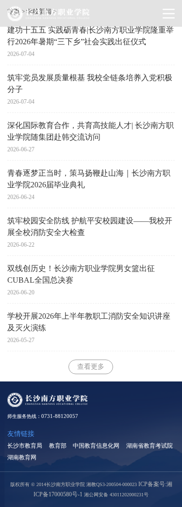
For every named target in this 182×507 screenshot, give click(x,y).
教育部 (57, 445)
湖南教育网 (21, 457)
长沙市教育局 (24, 445)
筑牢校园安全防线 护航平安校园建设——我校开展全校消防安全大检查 (89, 226)
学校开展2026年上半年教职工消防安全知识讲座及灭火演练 (88, 322)
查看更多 (90, 366)
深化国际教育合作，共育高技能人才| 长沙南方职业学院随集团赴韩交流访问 (90, 131)
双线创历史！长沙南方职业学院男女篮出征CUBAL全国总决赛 (81, 274)
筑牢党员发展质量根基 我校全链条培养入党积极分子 (89, 83)
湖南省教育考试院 (149, 445)
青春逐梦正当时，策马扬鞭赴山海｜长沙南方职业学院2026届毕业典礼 (88, 179)
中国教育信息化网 (96, 445)
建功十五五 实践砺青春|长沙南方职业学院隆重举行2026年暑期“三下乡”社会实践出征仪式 (90, 36)
